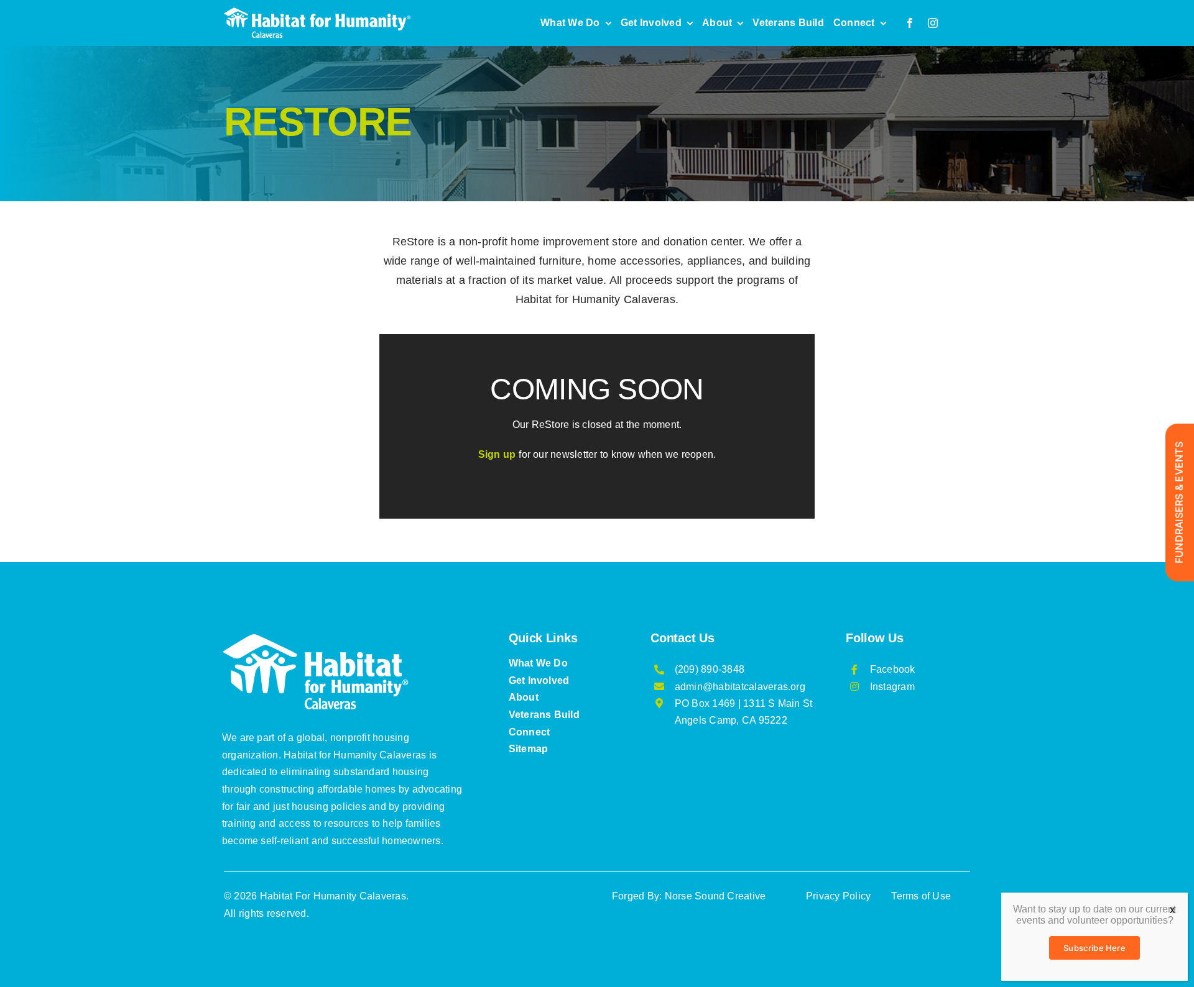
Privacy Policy (838, 896)
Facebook (892, 669)
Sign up (497, 454)
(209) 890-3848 (709, 669)
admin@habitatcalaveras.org (740, 686)
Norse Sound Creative (715, 896)
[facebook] (910, 23)
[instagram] (933, 23)
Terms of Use (921, 896)
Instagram (892, 686)
